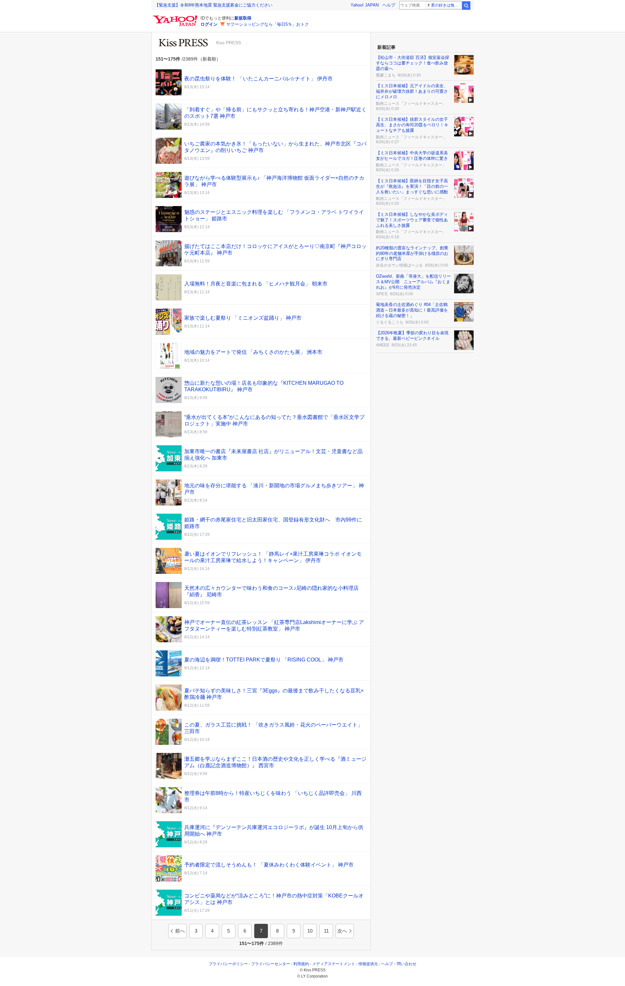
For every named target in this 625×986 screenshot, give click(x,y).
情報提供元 (368, 964)
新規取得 (242, 18)
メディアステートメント (333, 964)
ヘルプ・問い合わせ (398, 964)
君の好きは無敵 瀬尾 (446, 5)
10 (309, 931)
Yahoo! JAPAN (365, 5)
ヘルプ (388, 5)
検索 (466, 5)
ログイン (209, 24)
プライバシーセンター (270, 964)
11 (326, 931)
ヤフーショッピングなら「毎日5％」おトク (267, 24)
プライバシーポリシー (228, 964)
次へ (342, 931)
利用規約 (301, 964)
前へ (180, 931)
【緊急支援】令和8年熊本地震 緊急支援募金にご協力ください (213, 5)
